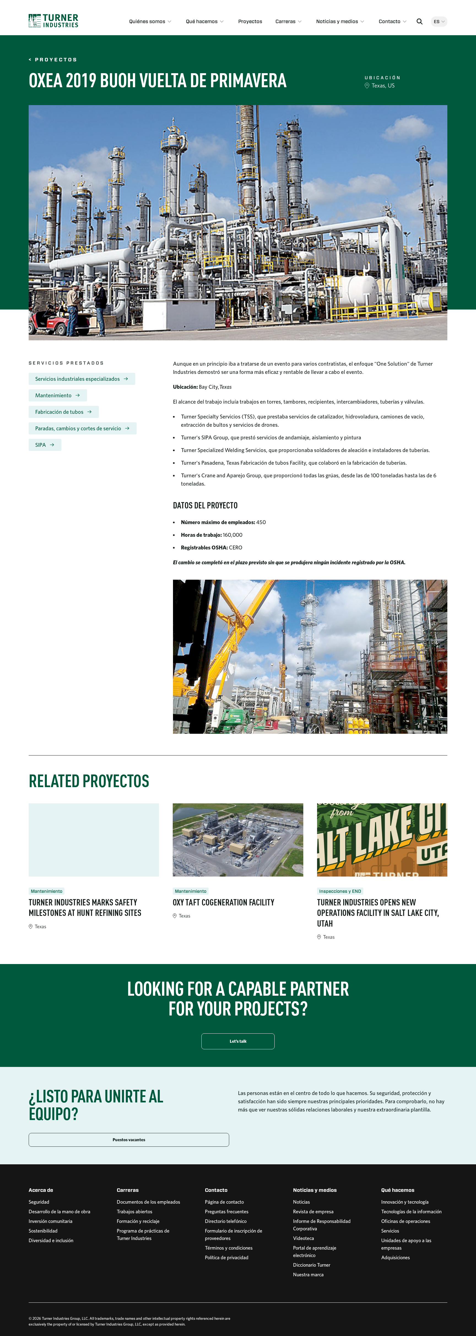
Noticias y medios (337, 21)
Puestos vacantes (129, 1139)
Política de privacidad (226, 1257)
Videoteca (303, 1238)
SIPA (40, 445)
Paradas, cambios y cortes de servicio (78, 428)
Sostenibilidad (43, 1231)
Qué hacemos (202, 21)
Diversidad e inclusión (51, 1240)
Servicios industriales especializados (77, 379)
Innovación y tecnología (405, 1202)
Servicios (390, 1231)
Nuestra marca (308, 1274)
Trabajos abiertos (134, 1211)
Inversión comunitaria (50, 1221)
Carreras (285, 21)
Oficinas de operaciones (405, 1221)
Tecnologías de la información (411, 1211)
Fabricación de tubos (59, 412)
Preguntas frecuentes (226, 1211)
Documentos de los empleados (148, 1202)
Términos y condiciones (229, 1248)
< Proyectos (53, 60)
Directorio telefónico (226, 1221)
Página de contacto (224, 1202)
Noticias (301, 1202)
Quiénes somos (147, 21)
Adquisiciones (395, 1257)
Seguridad (39, 1202)
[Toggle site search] (419, 21)
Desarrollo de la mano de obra (59, 1211)
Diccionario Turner (311, 1265)
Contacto (390, 21)
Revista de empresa (313, 1211)
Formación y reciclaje (138, 1221)
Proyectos (250, 21)
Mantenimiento (53, 395)
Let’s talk (238, 1041)
